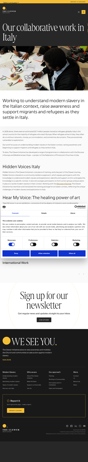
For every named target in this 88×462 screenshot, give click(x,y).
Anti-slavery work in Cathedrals (55, 384)
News (75, 385)
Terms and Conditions (63, 433)
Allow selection (44, 253)
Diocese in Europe (64, 183)
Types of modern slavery (10, 385)
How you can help (8, 388)
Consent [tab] (15, 213)
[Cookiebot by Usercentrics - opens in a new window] (76, 207)
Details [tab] (44, 213)
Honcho (54, 433)
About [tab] (72, 213)
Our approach (55, 372)
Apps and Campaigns (56, 388)
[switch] (33, 244)
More (75, 372)
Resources (76, 381)
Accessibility (82, 433)
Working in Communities (57, 379)
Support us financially (34, 385)
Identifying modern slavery (11, 381)
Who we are (32, 372)
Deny (16, 253)
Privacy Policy (74, 433)
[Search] (79, 12)
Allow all (72, 253)
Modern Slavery (9, 372)
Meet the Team (31, 381)
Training (51, 376)
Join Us (29, 388)
